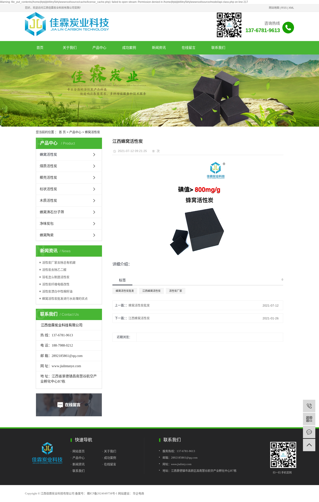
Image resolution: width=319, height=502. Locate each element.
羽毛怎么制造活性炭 (55, 277)
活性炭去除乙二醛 (54, 269)
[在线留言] (309, 432)
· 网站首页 (78, 451)
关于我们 (70, 48)
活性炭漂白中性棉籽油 (57, 291)
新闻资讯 (159, 48)
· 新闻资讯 (78, 464)
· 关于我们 (109, 451)
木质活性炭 (48, 200)
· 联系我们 (78, 470)
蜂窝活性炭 (92, 132)
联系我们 (218, 48)
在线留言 (189, 48)
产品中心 (99, 48)
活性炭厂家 (175, 290)
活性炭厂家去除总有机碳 (59, 262)
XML (291, 7)
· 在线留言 (109, 464)
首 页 (62, 132)
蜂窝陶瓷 (47, 235)
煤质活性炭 (48, 166)
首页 (39, 48)
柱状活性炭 (48, 189)
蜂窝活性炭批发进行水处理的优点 (65, 298)
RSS (284, 7)
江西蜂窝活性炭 (151, 290)
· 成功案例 (109, 457)
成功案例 (129, 48)
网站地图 (274, 7)
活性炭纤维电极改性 (55, 284)
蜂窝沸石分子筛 (52, 212)
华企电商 (138, 493)
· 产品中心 (78, 457)
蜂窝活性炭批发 (125, 290)
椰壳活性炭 (48, 177)
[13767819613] (309, 406)
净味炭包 (47, 223)
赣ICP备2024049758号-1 (102, 493)
